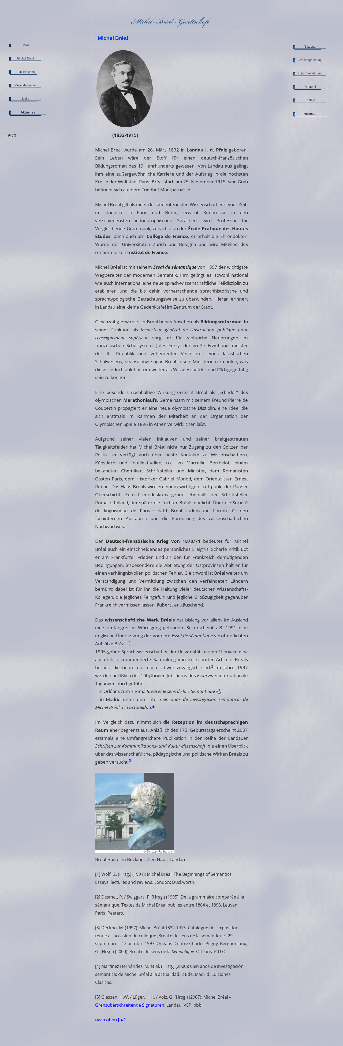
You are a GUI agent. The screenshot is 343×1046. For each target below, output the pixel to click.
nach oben (110, 1020)
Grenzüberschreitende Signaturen (129, 1005)
